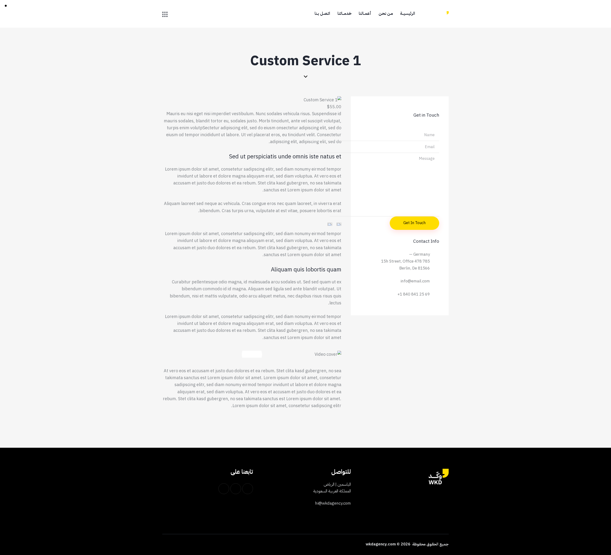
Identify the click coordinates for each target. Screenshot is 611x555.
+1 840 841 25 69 (413, 294)
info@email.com (415, 281)
